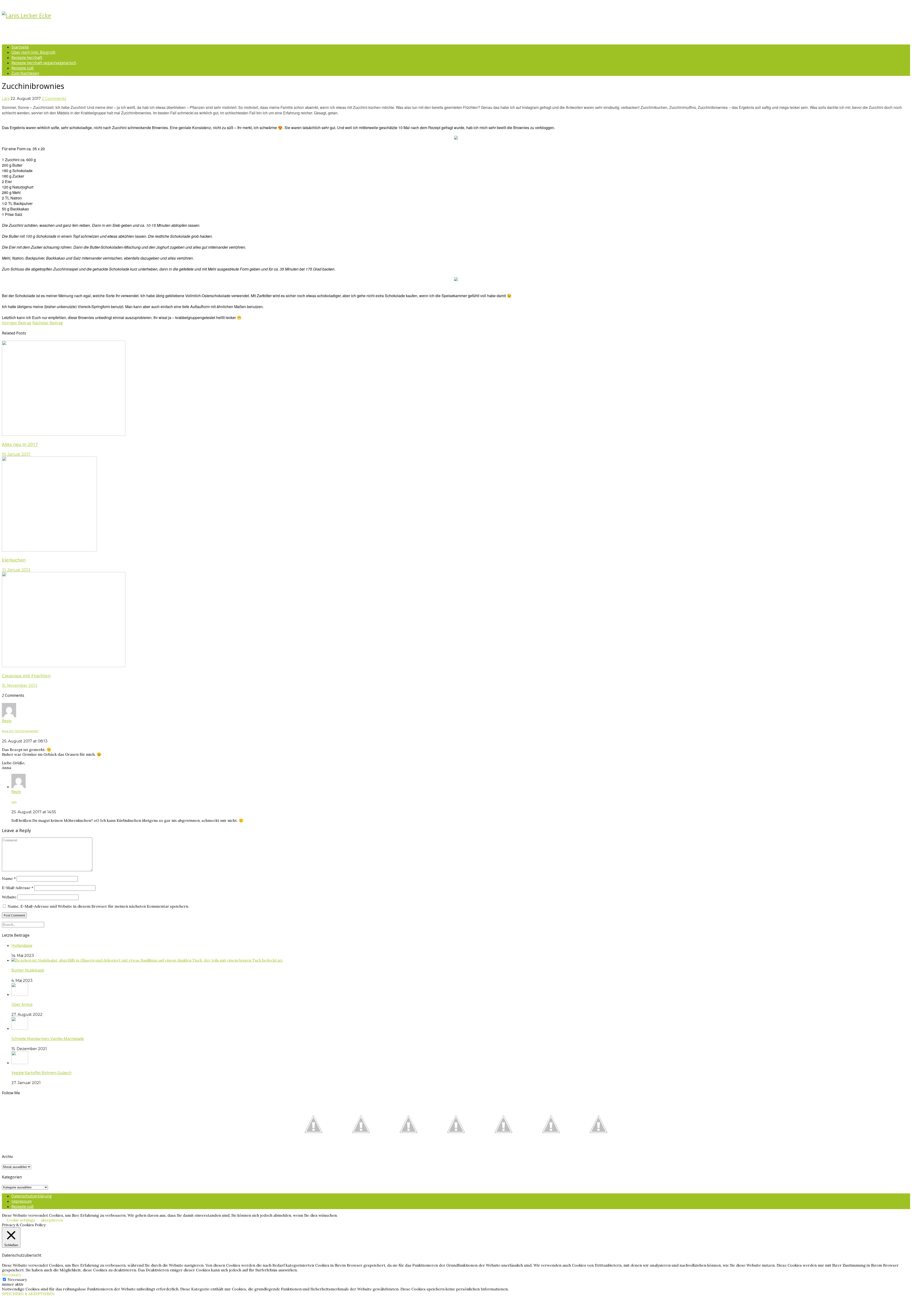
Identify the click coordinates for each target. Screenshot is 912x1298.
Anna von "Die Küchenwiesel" (20, 731)
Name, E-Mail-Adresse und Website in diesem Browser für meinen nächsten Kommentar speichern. (98, 906)
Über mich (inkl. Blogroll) (33, 52)
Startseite (20, 47)
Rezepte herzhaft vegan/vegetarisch (43, 62)
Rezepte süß (22, 68)
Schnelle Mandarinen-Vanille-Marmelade (47, 1038)
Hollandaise (21, 945)
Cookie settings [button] (21, 1220)
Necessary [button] (11, 1274)
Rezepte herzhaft (26, 57)
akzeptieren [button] (52, 1220)
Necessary (17, 1279)
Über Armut (22, 1004)
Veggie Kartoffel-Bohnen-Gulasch (41, 1072)
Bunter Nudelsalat (27, 970)
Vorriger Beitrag (16, 322)
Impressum (21, 1201)
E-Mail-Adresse (17, 887)
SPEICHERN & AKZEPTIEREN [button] (28, 1293)
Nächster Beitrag (47, 322)
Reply (7, 720)
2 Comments (54, 98)
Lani (6, 98)
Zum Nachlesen (25, 73)
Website (9, 897)
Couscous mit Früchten (26, 675)
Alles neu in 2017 (20, 444)
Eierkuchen (14, 560)
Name (9, 878)
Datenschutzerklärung (31, 1196)
